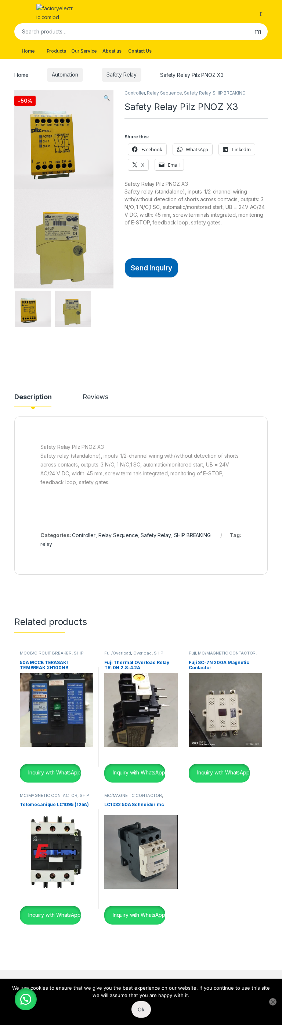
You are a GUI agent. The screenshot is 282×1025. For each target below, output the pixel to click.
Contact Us (140, 51)
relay (46, 544)
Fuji (192, 653)
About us (112, 51)
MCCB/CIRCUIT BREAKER (46, 653)
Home (28, 51)
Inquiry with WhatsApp (54, 772)
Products (56, 51)
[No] (272, 1002)
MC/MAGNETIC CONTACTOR (227, 653)
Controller (134, 93)
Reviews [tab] (95, 397)
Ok (141, 1009)
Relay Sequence (164, 93)
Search (258, 31)
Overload (142, 653)
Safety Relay (121, 74)
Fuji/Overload (117, 653)
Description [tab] (32, 397)
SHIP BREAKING (229, 93)
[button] (107, 97)
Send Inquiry (151, 267)
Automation (65, 74)
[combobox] (131, 31)
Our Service (84, 51)
